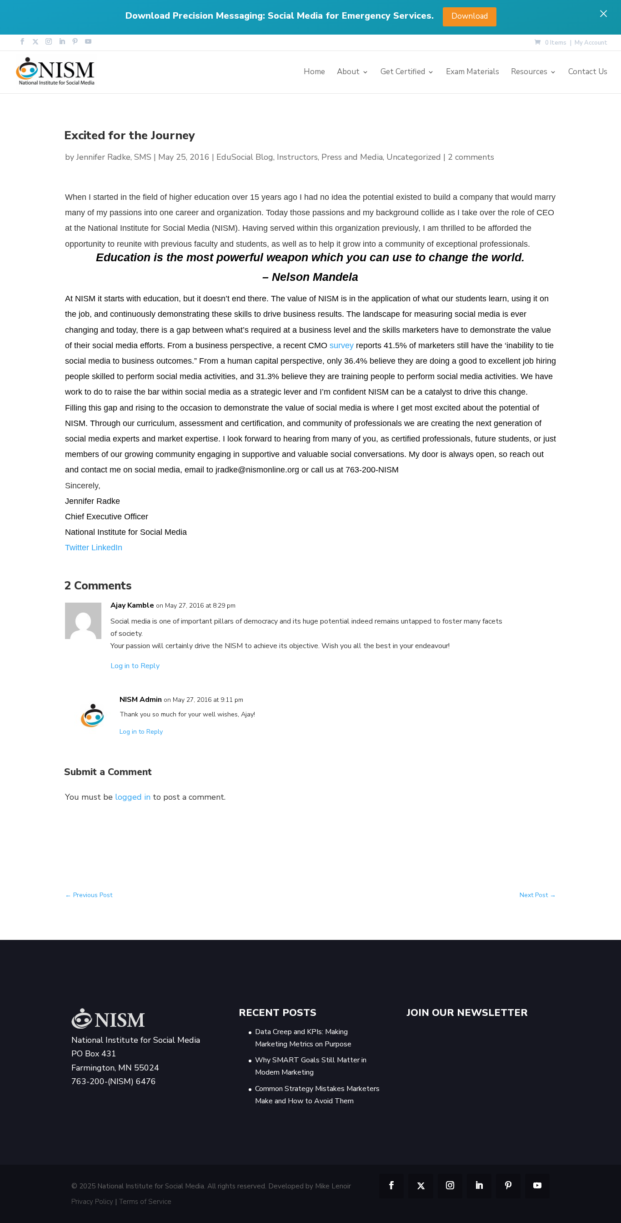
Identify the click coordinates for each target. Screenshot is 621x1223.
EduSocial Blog (244, 157)
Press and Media (352, 157)
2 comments (471, 157)
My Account (591, 43)
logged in (132, 797)
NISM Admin (141, 700)
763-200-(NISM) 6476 (113, 1081)
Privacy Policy (92, 1201)
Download (469, 16)
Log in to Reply (135, 666)
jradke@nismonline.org (257, 469)
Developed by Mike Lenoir (309, 1186)
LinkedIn (106, 547)
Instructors (297, 157)
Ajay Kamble (132, 605)
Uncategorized (413, 157)
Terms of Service (145, 1201)
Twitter (78, 547)
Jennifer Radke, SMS (113, 157)
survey (342, 345)
